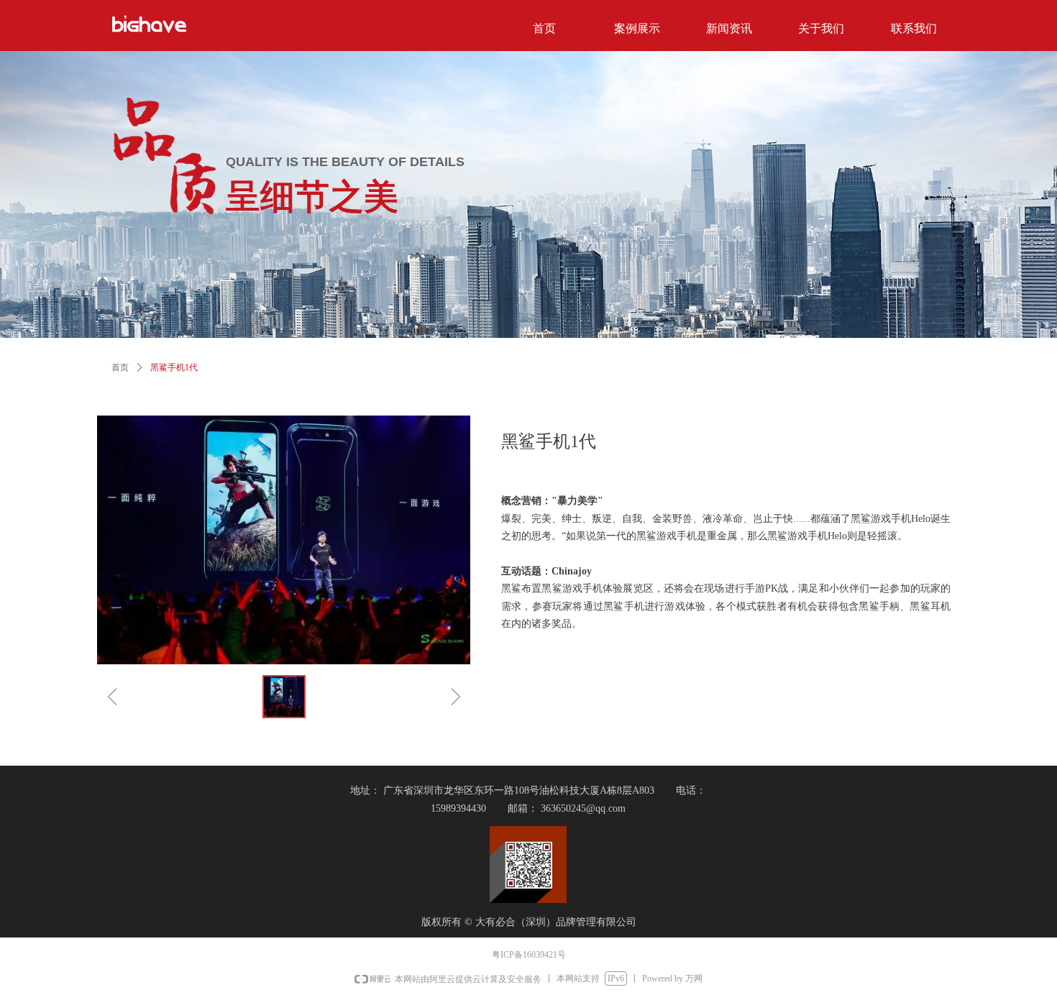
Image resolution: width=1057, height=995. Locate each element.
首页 (120, 367)
